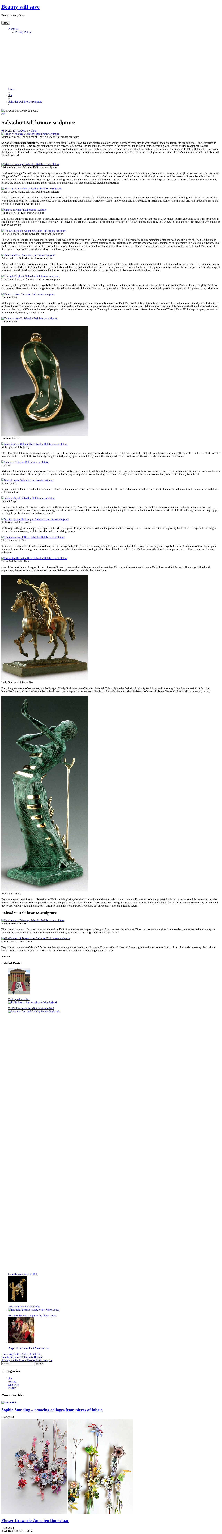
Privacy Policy (23, 31)
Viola (33, 130)
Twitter (17, 1354)
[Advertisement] (111, 60)
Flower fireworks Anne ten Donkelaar (35, 1520)
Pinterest (26, 1354)
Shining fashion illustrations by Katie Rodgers (26, 1360)
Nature (12, 1387)
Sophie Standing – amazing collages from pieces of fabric (52, 1410)
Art (3, 113)
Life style (13, 1384)
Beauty (12, 1381)
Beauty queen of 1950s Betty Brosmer (22, 1357)
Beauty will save (20, 7)
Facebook (6, 1354)
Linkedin (36, 1354)
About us (13, 28)
